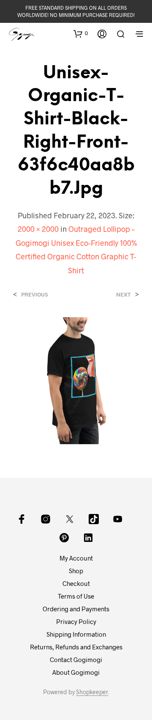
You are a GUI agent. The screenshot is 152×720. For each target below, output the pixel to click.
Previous (34, 294)
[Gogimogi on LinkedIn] (88, 538)
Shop (76, 570)
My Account (76, 558)
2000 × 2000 (38, 229)
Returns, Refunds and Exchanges (76, 647)
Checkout (76, 583)
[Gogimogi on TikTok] (94, 519)
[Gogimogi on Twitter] (70, 519)
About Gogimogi (76, 672)
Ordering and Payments (76, 609)
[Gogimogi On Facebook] (21, 519)
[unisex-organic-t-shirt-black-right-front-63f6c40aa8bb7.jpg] (76, 380)
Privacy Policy (76, 621)
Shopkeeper (92, 692)
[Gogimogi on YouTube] (118, 519)
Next (123, 294)
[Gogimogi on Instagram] (46, 519)
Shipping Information (76, 634)
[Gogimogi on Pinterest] (64, 538)
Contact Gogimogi (76, 659)
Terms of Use (76, 596)
